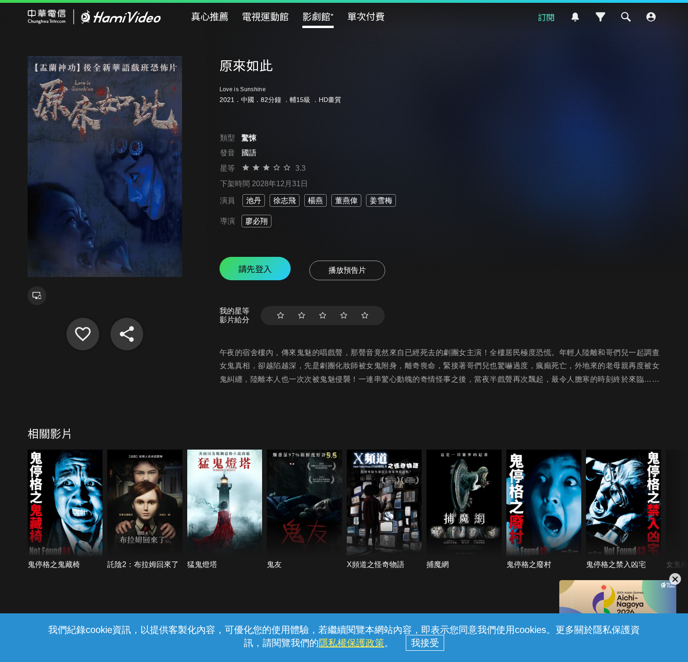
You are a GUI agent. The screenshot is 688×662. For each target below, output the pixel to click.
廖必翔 (256, 221)
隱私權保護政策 (351, 643)
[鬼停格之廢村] (544, 510)
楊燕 (315, 200)
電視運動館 (265, 16)
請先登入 (255, 268)
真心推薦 (209, 16)
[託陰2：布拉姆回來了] (145, 510)
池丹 (253, 200)
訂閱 (546, 17)
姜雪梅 (381, 200)
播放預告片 (347, 270)
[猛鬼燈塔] (225, 510)
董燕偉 (346, 200)
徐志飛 (284, 200)
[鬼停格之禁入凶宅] (623, 510)
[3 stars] (322, 315)
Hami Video (94, 17)
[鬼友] (304, 510)
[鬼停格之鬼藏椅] (65, 510)
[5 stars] (364, 315)
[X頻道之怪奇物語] (384, 510)
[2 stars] (301, 315)
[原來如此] (82, 334)
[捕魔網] (464, 510)
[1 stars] (280, 315)
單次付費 (366, 16)
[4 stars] (343, 315)
